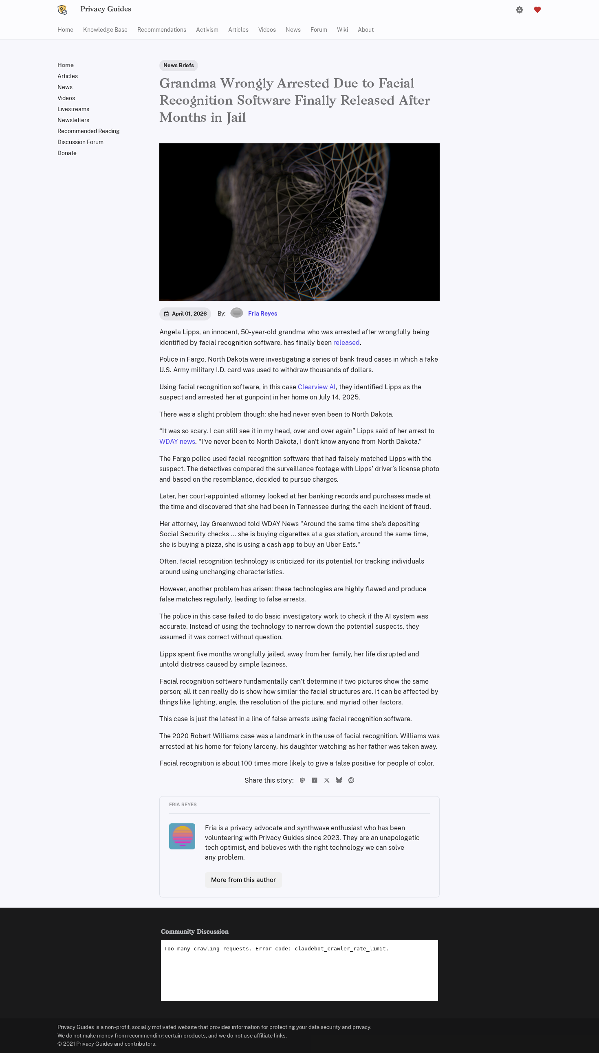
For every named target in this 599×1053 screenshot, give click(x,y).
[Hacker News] (314, 780)
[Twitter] (326, 780)
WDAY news (177, 441)
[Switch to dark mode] (519, 9)
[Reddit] (349, 780)
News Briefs (178, 65)
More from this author (243, 880)
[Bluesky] (338, 780)
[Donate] (537, 9)
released (346, 343)
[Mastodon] (301, 780)
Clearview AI (317, 387)
